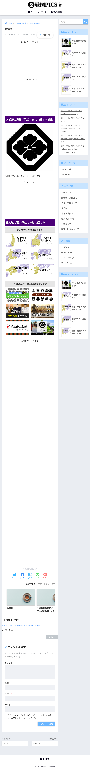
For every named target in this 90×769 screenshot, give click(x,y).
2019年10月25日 (34, 626)
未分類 (64, 208)
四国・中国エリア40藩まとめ (71, 111)
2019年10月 (66, 169)
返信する (52, 637)
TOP (30, 12)
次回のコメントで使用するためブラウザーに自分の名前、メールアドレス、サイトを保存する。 (30, 716)
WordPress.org (68, 263)
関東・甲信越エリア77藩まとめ (14, 626)
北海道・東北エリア (70, 198)
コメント (9, 663)
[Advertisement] (30, 60)
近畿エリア (66, 224)
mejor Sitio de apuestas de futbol (73, 139)
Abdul (63, 121)
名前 (7, 683)
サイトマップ (41, 12)
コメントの (68, 258)
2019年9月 (66, 175)
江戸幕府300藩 (56, 12)
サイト (8, 705)
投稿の (66, 252)
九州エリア (66, 192)
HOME (46, 759)
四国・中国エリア (69, 203)
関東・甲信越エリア (46, 584)
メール (8, 694)
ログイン (65, 247)
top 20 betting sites (68, 114)
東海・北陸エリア (69, 213)
